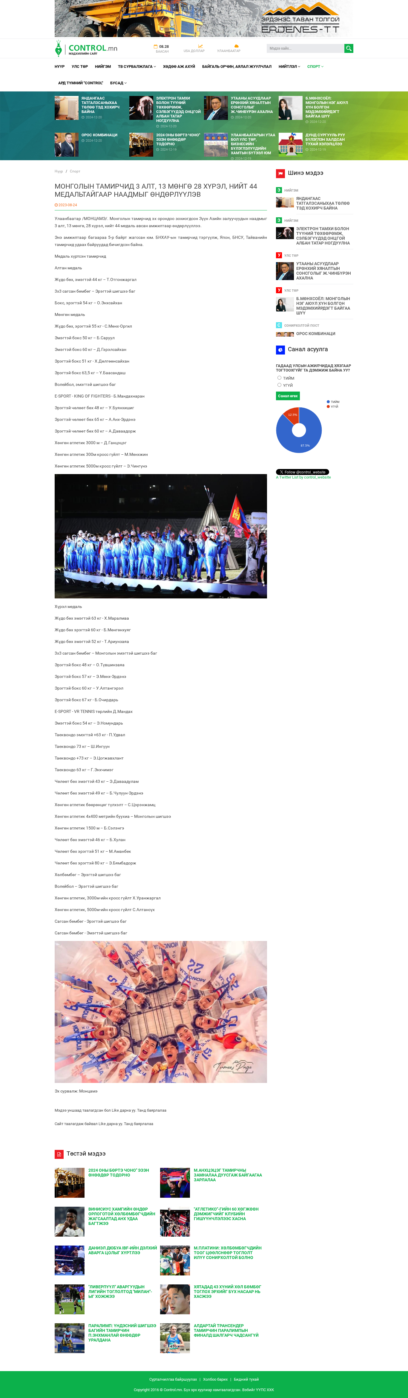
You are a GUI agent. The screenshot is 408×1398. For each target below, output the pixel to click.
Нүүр (60, 66)
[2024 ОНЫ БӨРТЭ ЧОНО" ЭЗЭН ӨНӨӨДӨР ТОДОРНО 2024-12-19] (166, 130)
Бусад (117, 83)
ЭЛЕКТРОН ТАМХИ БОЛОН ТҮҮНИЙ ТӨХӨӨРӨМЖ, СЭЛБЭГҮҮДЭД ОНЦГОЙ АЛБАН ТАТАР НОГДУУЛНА (323, 235)
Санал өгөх (288, 396)
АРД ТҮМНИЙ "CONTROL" (80, 83)
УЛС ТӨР (80, 66)
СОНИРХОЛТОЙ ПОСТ (301, 326)
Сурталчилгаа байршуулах (173, 1379)
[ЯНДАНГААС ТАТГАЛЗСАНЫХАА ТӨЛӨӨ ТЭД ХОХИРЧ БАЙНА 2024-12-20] (92, 93)
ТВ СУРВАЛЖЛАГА (136, 66)
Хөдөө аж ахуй (179, 66)
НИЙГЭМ (103, 66)
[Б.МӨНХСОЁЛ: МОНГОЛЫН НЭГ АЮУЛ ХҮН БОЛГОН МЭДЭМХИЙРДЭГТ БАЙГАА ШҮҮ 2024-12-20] (316, 93)
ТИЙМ (288, 378)
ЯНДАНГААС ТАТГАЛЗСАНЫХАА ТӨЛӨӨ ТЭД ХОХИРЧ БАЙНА (323, 203)
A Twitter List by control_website (303, 477)
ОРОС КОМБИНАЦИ (315, 333)
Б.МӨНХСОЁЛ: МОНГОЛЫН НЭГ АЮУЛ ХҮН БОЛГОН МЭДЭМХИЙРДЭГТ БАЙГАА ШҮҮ (323, 305)
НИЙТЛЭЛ (288, 66)
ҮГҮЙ (287, 385)
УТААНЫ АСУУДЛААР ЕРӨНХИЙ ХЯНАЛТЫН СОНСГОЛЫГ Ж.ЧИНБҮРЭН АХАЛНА (323, 270)
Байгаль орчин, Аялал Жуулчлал (237, 66)
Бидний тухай (246, 1379)
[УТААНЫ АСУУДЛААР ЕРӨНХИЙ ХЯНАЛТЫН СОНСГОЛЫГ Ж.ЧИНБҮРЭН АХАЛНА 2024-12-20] (241, 93)
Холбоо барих (215, 1379)
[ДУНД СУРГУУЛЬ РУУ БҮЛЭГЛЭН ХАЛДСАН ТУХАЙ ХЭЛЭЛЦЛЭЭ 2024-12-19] (316, 130)
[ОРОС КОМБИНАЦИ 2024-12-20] (92, 130)
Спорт (314, 66)
